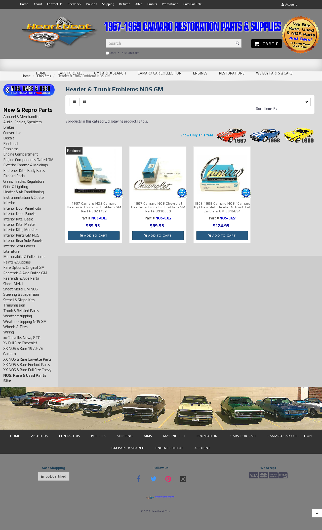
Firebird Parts (14, 176)
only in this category (124, 53)
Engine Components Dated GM (28, 160)
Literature (11, 251)
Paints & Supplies (17, 262)
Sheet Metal (13, 284)
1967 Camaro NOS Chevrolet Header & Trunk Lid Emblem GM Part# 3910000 (158, 207)
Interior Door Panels (19, 213)
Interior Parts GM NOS (21, 235)
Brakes (9, 127)
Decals (8, 138)
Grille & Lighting (15, 186)
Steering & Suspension (21, 294)
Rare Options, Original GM (24, 267)
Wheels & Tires (15, 327)
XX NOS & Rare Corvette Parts (27, 359)
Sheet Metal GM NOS (20, 289)
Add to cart (95, 235)
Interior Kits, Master (19, 224)
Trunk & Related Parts (21, 311)
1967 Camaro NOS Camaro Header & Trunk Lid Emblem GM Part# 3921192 (94, 207)
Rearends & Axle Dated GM (25, 273)
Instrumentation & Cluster (24, 197)
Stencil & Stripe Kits (19, 300)
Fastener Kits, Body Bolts (24, 170)
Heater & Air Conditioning (23, 192)
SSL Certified (55, 476)
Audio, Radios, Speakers (22, 122)
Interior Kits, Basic (18, 219)
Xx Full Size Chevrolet (20, 343)
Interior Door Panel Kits (22, 208)
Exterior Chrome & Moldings (25, 165)
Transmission (14, 305)
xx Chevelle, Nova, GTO (22, 337)
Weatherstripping (17, 316)
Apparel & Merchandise (22, 117)
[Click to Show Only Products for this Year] (231, 135)
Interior (9, 203)
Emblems (11, 149)
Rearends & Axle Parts (21, 278)
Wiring (8, 332)
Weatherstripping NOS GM (25, 321)
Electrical (10, 143)
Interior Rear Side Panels (23, 240)
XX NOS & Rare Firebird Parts (26, 364)
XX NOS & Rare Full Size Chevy (27, 370)
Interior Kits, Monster (20, 230)
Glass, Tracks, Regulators (23, 181)
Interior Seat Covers (19, 246)
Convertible (12, 133)
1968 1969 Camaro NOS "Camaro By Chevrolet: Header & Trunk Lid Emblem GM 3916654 (222, 207)
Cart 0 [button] (269, 43)
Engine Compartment (20, 154)
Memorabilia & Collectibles (24, 256)
